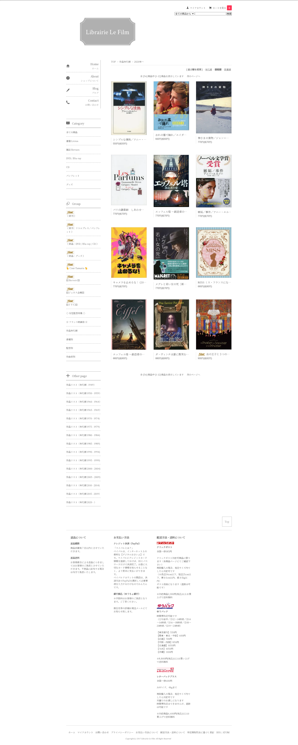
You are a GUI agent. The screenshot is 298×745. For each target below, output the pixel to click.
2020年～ (139, 61)
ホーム (71, 732)
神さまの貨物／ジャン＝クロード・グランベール (226, 138)
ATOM (226, 732)
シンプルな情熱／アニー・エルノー (133, 139)
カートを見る (221, 7)
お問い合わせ (102, 732)
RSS (218, 732)
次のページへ (193, 76)
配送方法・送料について (172, 732)
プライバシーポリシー (122, 732)
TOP (113, 61)
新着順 (227, 69)
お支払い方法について (147, 732)
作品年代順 (125, 61)
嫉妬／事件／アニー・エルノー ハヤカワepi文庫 (227, 212)
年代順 (208, 69)
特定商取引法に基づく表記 (200, 732)
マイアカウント (198, 7)
